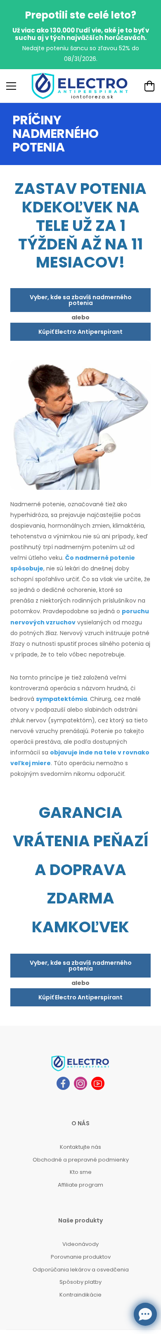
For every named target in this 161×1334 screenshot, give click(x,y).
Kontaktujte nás (80, 1147)
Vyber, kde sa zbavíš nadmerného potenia (81, 300)
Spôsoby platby (80, 1282)
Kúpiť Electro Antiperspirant (80, 332)
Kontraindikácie (80, 1295)
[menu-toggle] (11, 86)
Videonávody (80, 1244)
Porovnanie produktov (81, 1257)
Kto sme (81, 1172)
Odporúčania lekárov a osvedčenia (81, 1269)
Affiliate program (80, 1185)
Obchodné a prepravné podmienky (81, 1160)
